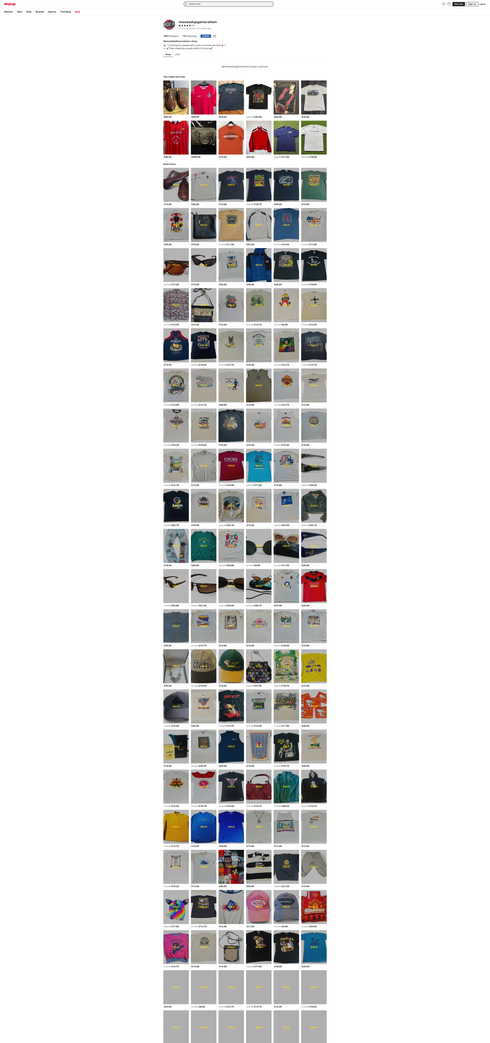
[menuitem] (8, 11)
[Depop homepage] (10, 4)
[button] (187, 25)
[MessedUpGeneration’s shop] (169, 25)
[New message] (214, 36)
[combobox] (228, 4)
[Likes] (443, 4)
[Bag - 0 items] (448, 4)
